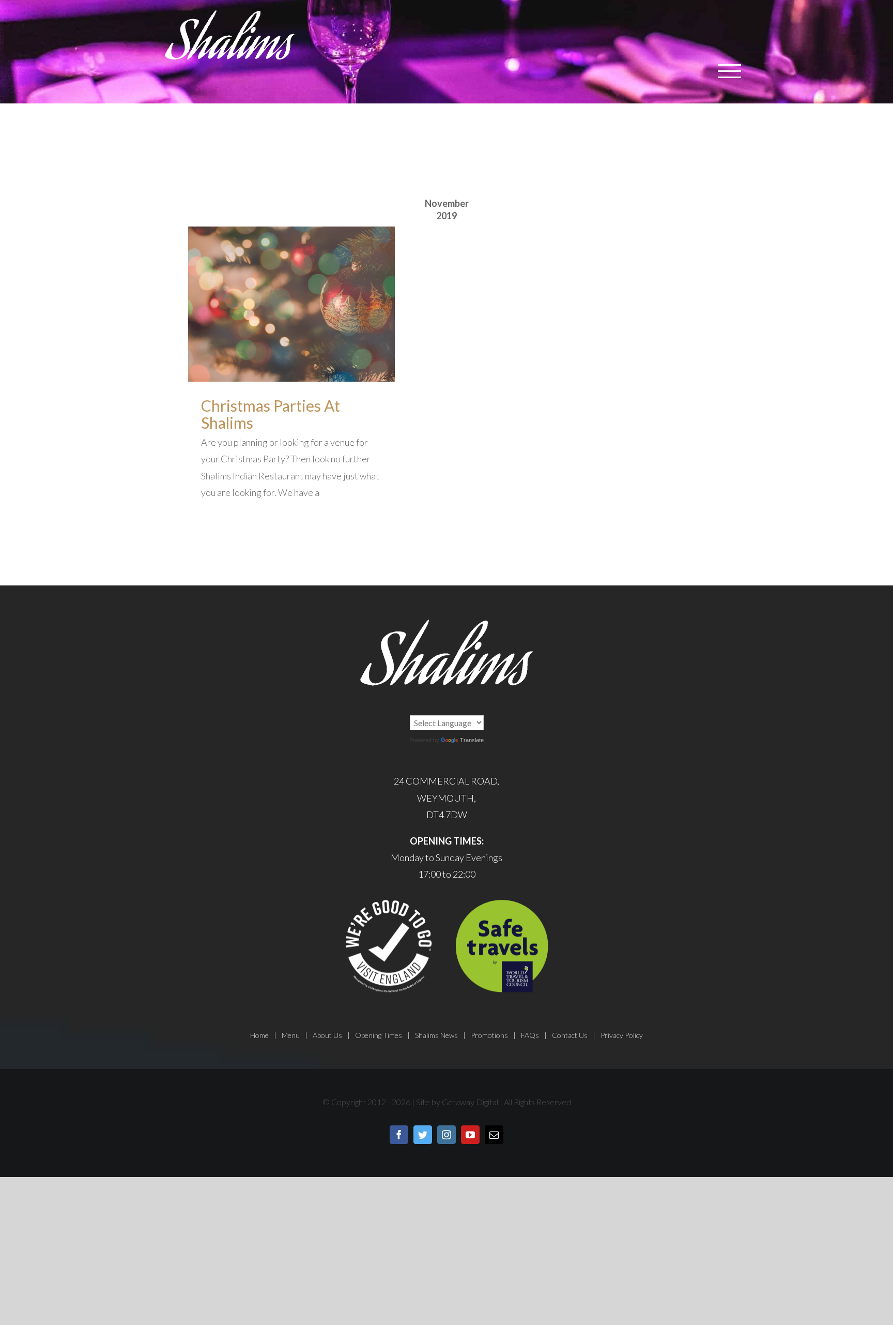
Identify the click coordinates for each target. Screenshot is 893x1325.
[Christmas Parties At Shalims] (291, 304)
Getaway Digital (470, 1102)
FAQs (530, 1035)
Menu (291, 1035)
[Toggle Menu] (729, 71)
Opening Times (378, 1035)
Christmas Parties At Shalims (270, 414)
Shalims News (436, 1035)
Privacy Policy (622, 1035)
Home (259, 1035)
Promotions (489, 1035)
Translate (472, 740)
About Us (327, 1035)
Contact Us (570, 1035)
